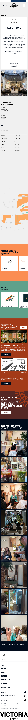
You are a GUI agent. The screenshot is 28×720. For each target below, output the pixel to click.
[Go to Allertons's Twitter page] (8, 125)
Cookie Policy (4, 703)
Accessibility (16, 703)
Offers (4, 683)
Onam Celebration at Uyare (9, 345)
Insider (4, 676)
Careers (3, 692)
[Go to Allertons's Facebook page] (2, 125)
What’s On (5, 679)
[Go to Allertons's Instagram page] (5, 125)
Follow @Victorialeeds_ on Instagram (13, 644)
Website (3, 118)
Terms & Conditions (18, 705)
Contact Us (4, 700)
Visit (3, 665)
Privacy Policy (4, 705)
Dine (3, 672)
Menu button (24, 5)
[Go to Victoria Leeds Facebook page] (25, 692)
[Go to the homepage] (14, 5)
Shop (5, 14)
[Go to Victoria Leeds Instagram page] (25, 696)
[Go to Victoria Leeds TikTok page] (25, 700)
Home (2, 14)
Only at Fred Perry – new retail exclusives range (10, 374)
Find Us (5, 5)
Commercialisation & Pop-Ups (9, 695)
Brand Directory (5, 687)
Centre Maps (4, 690)
